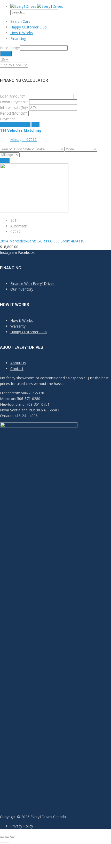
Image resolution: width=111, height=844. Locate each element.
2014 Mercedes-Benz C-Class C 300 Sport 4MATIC (42, 241)
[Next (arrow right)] (7, 842)
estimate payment (15, 124)
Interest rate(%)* (14, 107)
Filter (6, 54)
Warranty (18, 326)
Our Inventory (21, 289)
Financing (18, 38)
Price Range (10, 47)
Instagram (8, 252)
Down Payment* (14, 101)
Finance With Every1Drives (32, 283)
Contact (16, 368)
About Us (18, 362)
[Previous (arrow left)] (2, 842)
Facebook (26, 252)
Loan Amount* (12, 96)
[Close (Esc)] (2, 837)
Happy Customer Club (28, 27)
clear (35, 124)
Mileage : (23, 139)
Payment (7, 118)
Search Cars (20, 21)
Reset (5, 160)
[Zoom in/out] (12, 837)
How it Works (21, 32)
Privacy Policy (21, 826)
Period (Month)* (13, 113)
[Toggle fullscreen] (7, 837)
